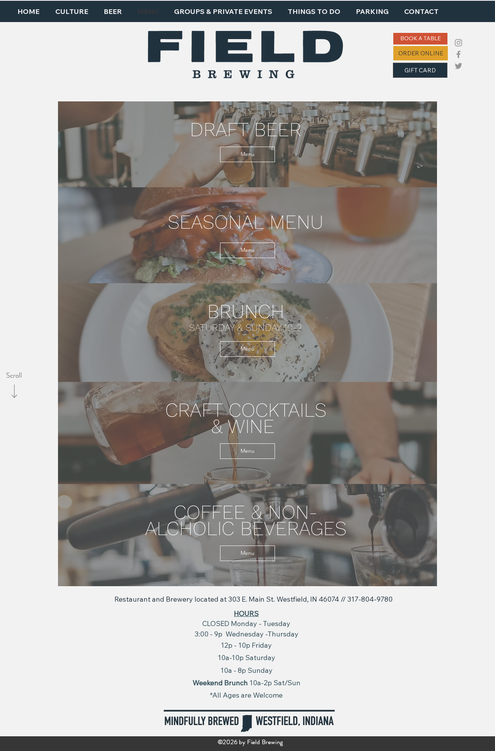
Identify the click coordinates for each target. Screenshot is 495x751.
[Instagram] (458, 43)
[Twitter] (458, 66)
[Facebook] (458, 54)
